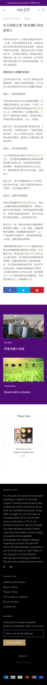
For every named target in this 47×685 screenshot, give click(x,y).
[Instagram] (11, 567)
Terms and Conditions (15, 596)
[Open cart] (43, 10)
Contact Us (9, 606)
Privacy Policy (10, 592)
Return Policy (10, 587)
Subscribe (14, 642)
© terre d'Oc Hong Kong (23, 662)
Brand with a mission (17, 392)
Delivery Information (14, 582)
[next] (42, 444)
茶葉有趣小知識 (14, 348)
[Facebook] (4, 567)
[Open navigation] (3, 10)
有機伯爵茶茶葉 (28, 202)
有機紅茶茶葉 (29, 253)
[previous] (5, 444)
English (22, 656)
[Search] (39, 10)
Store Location (11, 601)
